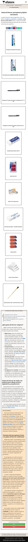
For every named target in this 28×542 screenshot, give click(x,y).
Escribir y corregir (10, 5)
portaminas (13, 19)
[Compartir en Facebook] (9, 28)
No (14, 526)
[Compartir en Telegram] (21, 28)
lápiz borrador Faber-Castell (19, 360)
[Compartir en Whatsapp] (19, 28)
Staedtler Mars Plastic (19, 351)
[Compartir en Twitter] (12, 28)
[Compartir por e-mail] (7, 28)
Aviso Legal (20, 538)
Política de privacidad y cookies (11, 538)
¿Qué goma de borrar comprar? (11, 314)
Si (14, 524)
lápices (8, 19)
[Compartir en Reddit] (16, 28)
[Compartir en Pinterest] (14, 28)
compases (20, 19)
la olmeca (12, 416)
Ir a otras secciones (14, 7)
